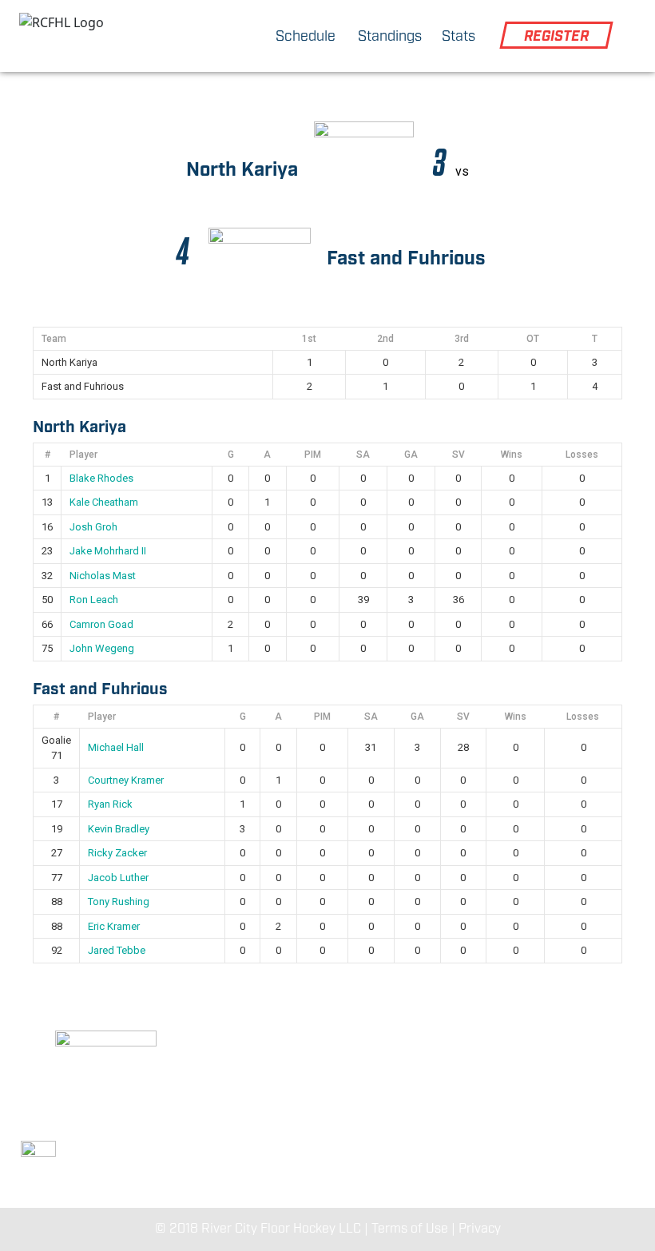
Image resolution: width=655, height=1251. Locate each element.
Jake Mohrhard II (107, 551)
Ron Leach (93, 600)
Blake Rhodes (101, 478)
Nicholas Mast (102, 576)
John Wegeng (101, 648)
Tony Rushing (118, 901)
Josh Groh (93, 527)
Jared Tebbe (116, 950)
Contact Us (532, 1126)
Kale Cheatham (103, 502)
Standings (390, 36)
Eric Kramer (114, 926)
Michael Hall (116, 747)
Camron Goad (101, 624)
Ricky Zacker (117, 853)
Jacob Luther (118, 878)
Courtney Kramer (126, 780)
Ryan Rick (110, 804)
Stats (458, 36)
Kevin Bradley (118, 829)
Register (556, 36)
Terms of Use (409, 1229)
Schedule (305, 36)
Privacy (479, 1229)
